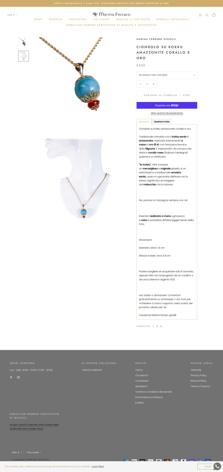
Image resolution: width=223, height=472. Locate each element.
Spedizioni (141, 386)
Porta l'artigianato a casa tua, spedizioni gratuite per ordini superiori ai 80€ (111, 3)
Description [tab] (144, 121)
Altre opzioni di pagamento (167, 113)
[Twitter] (157, 326)
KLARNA (139, 402)
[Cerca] (207, 14)
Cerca (139, 370)
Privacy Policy (199, 375)
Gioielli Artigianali (173, 19)
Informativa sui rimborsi (149, 397)
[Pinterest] (161, 326)
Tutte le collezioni (92, 370)
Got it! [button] (208, 466)
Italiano (33, 452)
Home (38, 19)
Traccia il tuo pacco (133, 19)
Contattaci (78, 19)
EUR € (11, 15)
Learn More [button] (98, 466)
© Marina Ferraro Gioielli (30, 459)
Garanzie (196, 370)
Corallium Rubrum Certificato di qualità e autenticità (111, 25)
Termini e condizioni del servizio (153, 392)
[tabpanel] (167, 222)
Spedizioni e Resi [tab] (161, 121)
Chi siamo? (141, 375)
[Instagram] (18, 377)
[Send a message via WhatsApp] (217, 466)
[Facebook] (153, 326)
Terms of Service (200, 386)
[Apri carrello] (214, 15)
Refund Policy (199, 381)
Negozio (56, 19)
